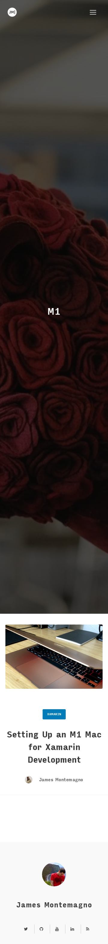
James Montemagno (60, 779)
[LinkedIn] (72, 929)
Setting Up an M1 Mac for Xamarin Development (54, 747)
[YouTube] (57, 929)
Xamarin (54, 714)
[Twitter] (26, 929)
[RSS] (85, 929)
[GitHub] (41, 929)
